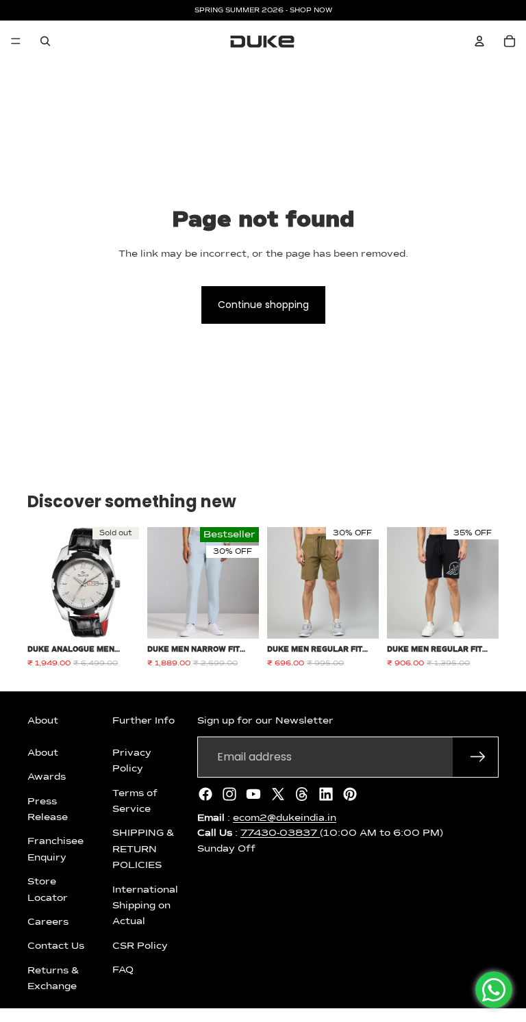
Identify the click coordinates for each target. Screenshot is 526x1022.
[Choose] (237, 617)
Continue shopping (263, 304)
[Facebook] (205, 794)
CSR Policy (140, 946)
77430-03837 (280, 833)
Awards (46, 777)
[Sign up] (478, 757)
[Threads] (302, 794)
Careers (47, 922)
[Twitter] (278, 794)
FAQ (123, 970)
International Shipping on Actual (145, 905)
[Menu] (16, 41)
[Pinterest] (350, 794)
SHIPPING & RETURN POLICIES (143, 849)
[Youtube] (253, 794)
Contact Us (55, 946)
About (42, 753)
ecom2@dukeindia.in (284, 818)
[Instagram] (229, 794)
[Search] (45, 41)
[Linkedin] (326, 794)
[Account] (479, 41)
